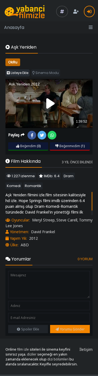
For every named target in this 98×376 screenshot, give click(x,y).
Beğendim (27, 146)
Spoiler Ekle (30, 329)
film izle (23, 349)
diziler (31, 354)
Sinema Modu (47, 72)
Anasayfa (14, 27)
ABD (25, 244)
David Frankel (43, 231)
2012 (33, 238)
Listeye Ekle (19, 72)
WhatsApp (52, 135)
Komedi (14, 185)
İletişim (86, 349)
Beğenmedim (69, 146)
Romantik (33, 185)
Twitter (42, 135)
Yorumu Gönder (72, 329)
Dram (69, 176)
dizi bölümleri (58, 359)
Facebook (31, 135)
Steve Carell (66, 220)
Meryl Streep (43, 220)
